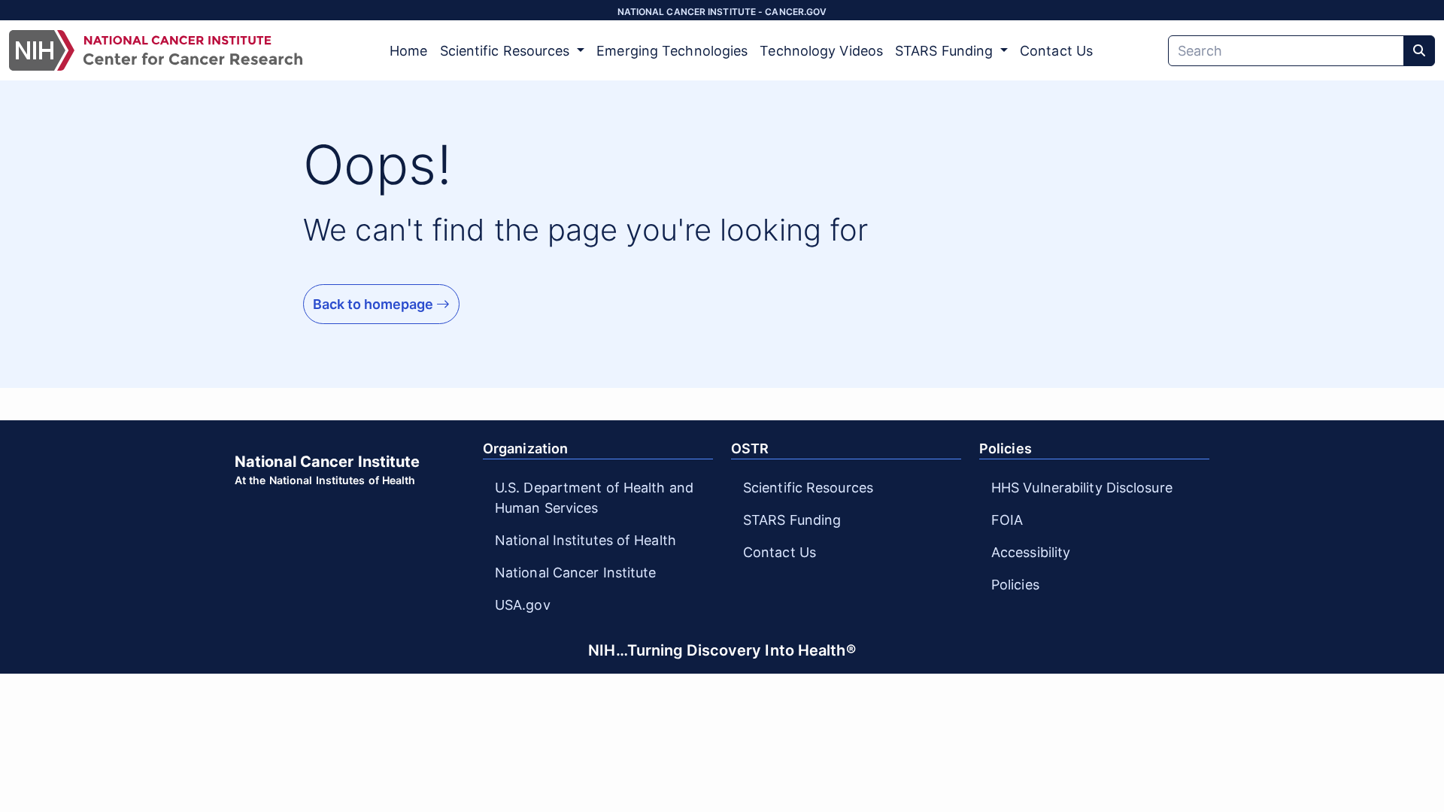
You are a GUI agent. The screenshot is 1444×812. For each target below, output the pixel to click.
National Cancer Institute (576, 572)
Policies (1015, 584)
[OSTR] (155, 50)
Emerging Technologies (672, 51)
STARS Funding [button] (946, 51)
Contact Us (1056, 51)
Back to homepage (374, 304)
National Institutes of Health (585, 540)
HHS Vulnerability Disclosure (1081, 487)
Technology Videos (821, 51)
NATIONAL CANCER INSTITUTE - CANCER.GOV (722, 11)
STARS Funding (792, 520)
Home (408, 51)
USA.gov (523, 605)
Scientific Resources (808, 487)
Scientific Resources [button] (507, 51)
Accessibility (1030, 552)
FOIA (1007, 520)
